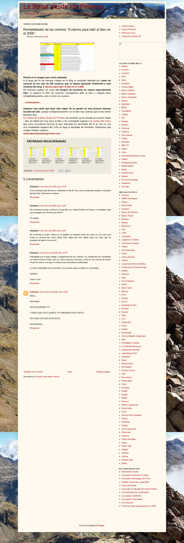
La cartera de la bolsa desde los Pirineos (44, 118)
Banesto (125, 219)
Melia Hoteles (127, 166)
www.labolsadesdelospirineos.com (41, 133)
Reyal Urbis (126, 408)
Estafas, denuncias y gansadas (135, 482)
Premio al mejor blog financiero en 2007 (138, 506)
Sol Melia (125, 422)
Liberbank (125, 356)
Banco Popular (127, 90)
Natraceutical (127, 363)
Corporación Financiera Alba (133, 267)
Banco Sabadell (128, 94)
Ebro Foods (126, 288)
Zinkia (124, 463)
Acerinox (125, 73)
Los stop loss (127, 502)
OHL (123, 374)
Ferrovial (125, 128)
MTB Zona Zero (128, 33)
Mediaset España (129, 162)
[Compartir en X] (64, 170)
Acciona (125, 69)
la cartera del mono (100, 121)
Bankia (124, 101)
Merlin (124, 169)
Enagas (124, 121)
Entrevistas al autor (129, 471)
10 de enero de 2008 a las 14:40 (53, 253)
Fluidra (124, 329)
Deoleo (124, 271)
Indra (123, 152)
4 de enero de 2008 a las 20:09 (52, 186)
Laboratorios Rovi (129, 353)
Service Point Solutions (131, 415)
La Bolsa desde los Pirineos (63, 6)
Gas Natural (126, 135)
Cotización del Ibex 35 (131, 36)
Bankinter (125, 104)
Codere (124, 260)
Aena (123, 80)
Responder (34, 197)
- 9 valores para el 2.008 (43, 171)
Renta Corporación (129, 405)
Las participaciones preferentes (135, 492)
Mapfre (124, 159)
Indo (123, 339)
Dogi (123, 277)
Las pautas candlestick (131, 496)
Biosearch (125, 226)
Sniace (124, 418)
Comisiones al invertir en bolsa (134, 475)
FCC (123, 319)
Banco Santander (129, 97)
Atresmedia (126, 205)
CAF (123, 229)
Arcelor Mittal (127, 87)
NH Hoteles (126, 367)
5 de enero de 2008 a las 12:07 (52, 230)
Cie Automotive (128, 250)
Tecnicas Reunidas (129, 180)
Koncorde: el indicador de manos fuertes (139, 489)
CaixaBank (126, 111)
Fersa (124, 326)
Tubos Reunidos (128, 439)
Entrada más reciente (33, 372)
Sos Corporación (128, 429)
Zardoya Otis (127, 460)
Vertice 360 (126, 446)
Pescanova (126, 377)
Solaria (124, 425)
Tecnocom (126, 432)
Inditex (124, 149)
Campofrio (126, 236)
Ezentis (124, 312)
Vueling (124, 456)
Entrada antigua (103, 372)
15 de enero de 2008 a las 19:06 (54, 292)
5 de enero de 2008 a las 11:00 (52, 206)
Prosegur (125, 387)
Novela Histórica (128, 29)
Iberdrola (125, 142)
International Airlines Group (133, 156)
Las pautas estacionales (132, 499)
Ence (123, 295)
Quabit (124, 391)
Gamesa (125, 131)
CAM (123, 233)
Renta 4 (124, 401)
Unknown (34, 292)
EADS (124, 284)
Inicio (69, 372)
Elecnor (124, 291)
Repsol (124, 176)
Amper (124, 202)
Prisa (123, 384)
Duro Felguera (127, 281)
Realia (124, 398)
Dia (122, 118)
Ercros (124, 301)
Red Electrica (127, 173)
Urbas (124, 442)
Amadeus (125, 83)
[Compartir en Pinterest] (69, 170)
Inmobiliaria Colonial (130, 343)
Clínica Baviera (128, 257)
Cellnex (124, 114)
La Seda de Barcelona (131, 346)
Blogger (101, 525)
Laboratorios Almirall (130, 350)
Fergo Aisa (126, 322)
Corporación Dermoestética (133, 264)
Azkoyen (125, 209)
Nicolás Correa (128, 370)
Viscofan (125, 186)
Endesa (124, 125)
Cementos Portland (129, 243)
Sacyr (124, 411)
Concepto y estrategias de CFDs (135, 478)
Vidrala (124, 449)
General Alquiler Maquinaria (133, 336)
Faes (123, 315)
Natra (123, 360)
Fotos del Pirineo (128, 485)
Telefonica (125, 183)
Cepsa (124, 246)
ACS (123, 76)
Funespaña (126, 332)
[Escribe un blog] (61, 170)
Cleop (124, 253)
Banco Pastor (127, 216)
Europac (125, 308)
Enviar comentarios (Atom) (48, 376)
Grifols (124, 138)
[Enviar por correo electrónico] (59, 170)
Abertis (124, 66)
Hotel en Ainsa (127, 26)
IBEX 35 (125, 145)
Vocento (125, 453)
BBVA (124, 107)
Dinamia (125, 274)
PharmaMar (126, 381)
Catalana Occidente (130, 240)
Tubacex (125, 436)
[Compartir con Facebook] (66, 170)
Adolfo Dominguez (129, 198)
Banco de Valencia (129, 212)
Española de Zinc (129, 305)
